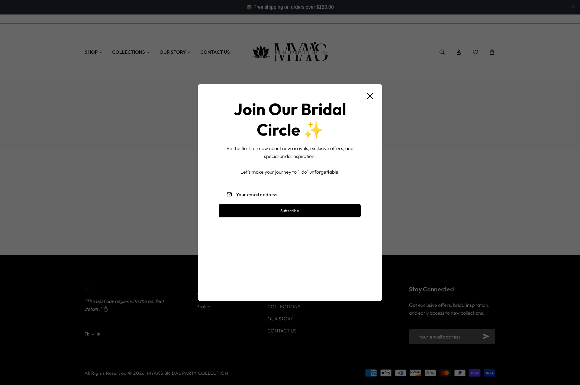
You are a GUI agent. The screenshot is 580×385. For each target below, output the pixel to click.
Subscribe (289, 210)
